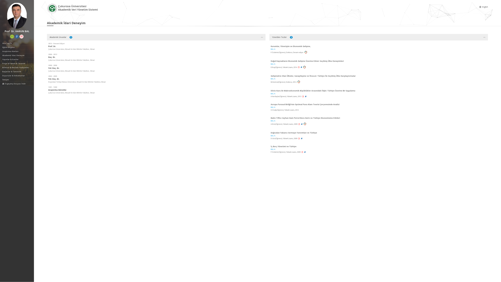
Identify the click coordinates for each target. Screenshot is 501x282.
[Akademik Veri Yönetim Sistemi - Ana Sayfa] (52, 8)
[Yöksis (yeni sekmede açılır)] (21, 37)
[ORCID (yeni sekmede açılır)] (12, 37)
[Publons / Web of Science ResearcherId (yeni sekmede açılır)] (17, 37)
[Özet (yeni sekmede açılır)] (302, 67)
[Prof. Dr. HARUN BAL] (17, 16)
